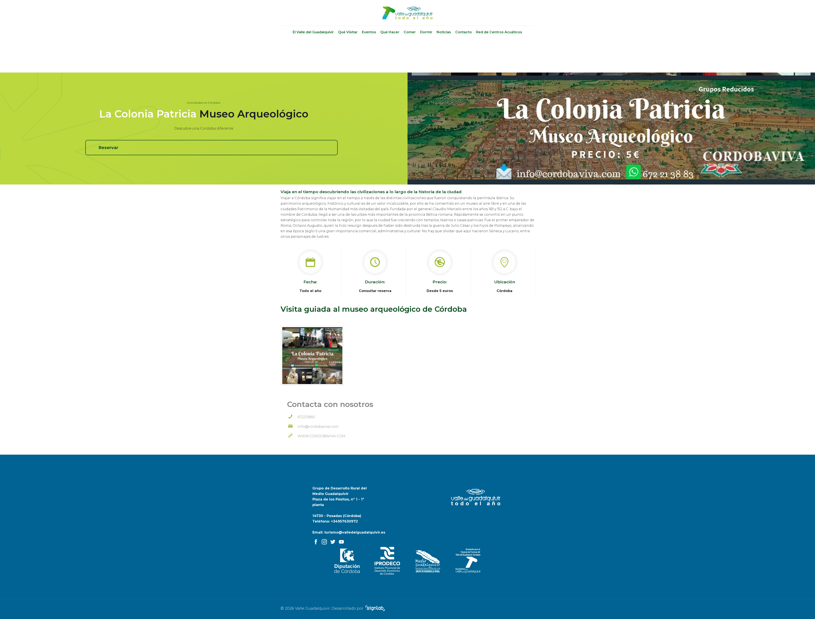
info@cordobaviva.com (318, 427)
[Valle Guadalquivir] (407, 13)
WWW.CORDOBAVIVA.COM (321, 436)
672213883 (306, 417)
